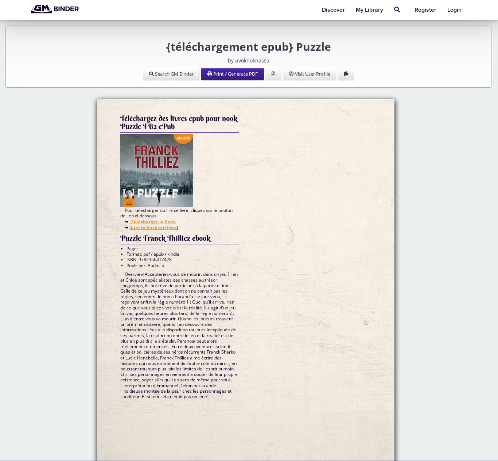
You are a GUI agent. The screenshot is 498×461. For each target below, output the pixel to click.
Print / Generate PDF (235, 74)
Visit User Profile (312, 74)
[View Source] (273, 74)
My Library (369, 10)
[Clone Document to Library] (346, 74)
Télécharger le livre (153, 221)
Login (454, 10)
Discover (333, 10)
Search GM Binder (174, 74)
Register (425, 10)
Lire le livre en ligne (154, 227)
